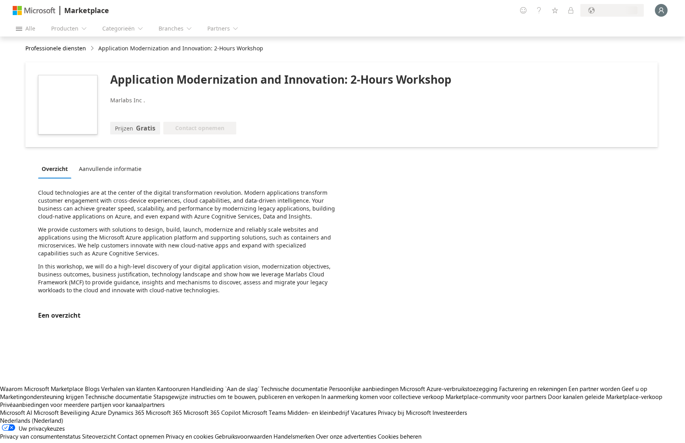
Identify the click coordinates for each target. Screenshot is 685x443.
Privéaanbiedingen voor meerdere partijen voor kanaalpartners (82, 404)
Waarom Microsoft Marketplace (41, 389)
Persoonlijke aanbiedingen (363, 389)
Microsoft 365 (164, 412)
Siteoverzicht (99, 436)
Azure (98, 412)
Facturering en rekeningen (533, 389)
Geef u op (634, 389)
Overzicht (55, 169)
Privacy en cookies (189, 436)
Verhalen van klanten (128, 389)
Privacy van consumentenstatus (40, 436)
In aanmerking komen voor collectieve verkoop (382, 397)
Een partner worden (594, 389)
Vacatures (363, 412)
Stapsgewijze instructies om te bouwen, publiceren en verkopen (236, 397)
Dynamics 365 (126, 412)
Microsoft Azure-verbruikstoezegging (449, 389)
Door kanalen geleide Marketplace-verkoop (605, 397)
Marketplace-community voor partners (496, 397)
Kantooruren (173, 389)
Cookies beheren (399, 436)
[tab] (56, 168)
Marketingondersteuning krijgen (42, 397)
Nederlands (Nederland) (31, 420)
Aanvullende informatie (110, 169)
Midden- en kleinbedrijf (318, 412)
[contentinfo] (93, 49)
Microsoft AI (16, 412)
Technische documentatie (294, 389)
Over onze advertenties (346, 436)
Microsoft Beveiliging (62, 412)
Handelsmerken (294, 436)
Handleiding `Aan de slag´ (225, 389)
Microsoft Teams (264, 412)
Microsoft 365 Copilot (212, 412)
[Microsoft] (34, 10)
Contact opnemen (140, 436)
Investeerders (449, 412)
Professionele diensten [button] (55, 48)
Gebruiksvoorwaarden (243, 436)
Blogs (92, 389)
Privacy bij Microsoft (404, 412)
